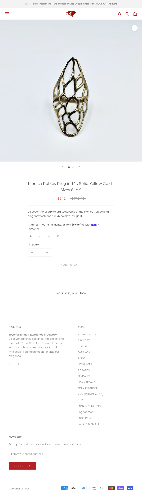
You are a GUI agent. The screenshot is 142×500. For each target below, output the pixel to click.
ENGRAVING (85, 418)
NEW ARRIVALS (86, 382)
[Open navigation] (7, 13)
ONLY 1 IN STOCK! (88, 388)
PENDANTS (84, 376)
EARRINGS (84, 352)
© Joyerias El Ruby (19, 488)
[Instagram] (18, 364)
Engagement (86, 412)
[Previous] (62, 167)
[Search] (127, 14)
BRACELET (84, 340)
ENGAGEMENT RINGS (90, 406)
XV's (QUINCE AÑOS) (90, 394)
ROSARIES (84, 370)
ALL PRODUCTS (87, 334)
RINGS (81, 358)
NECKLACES (85, 364)
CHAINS (82, 346)
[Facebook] (10, 364)
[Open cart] (135, 14)
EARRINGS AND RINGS (91, 424)
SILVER (82, 400)
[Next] (79, 167)
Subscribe (22, 465)
